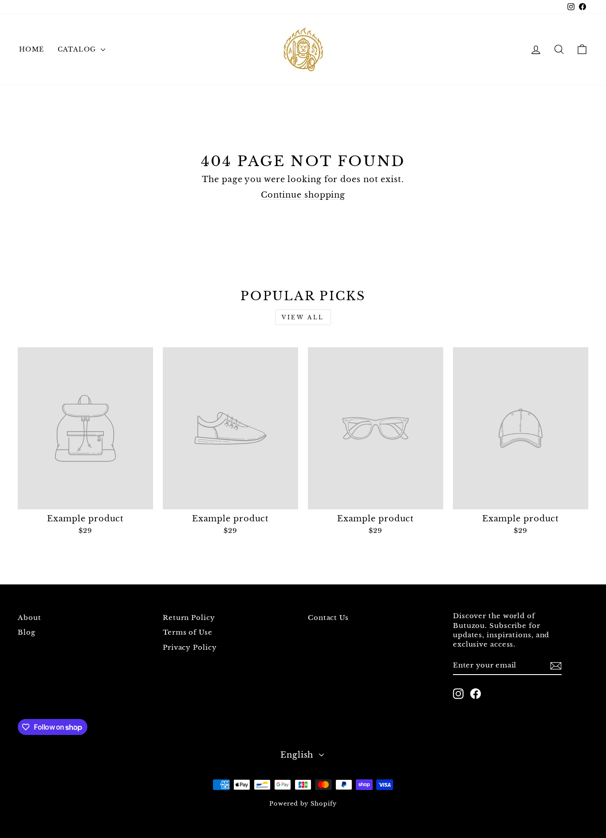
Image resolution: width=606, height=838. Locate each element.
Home (31, 49)
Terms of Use (187, 632)
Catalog (78, 49)
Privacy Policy (190, 647)
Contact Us (328, 617)
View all (303, 317)
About (29, 617)
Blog (26, 632)
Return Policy (189, 617)
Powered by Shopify (302, 803)
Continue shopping (303, 195)
